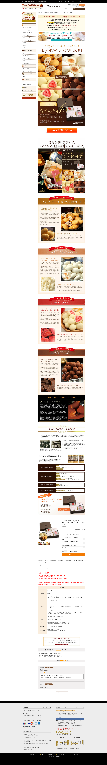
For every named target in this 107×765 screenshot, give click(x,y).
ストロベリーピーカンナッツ (28, 40)
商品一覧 (42, 12)
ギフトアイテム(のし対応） (49, 12)
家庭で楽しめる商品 (27, 84)
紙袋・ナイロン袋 (28, 90)
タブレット (25, 60)
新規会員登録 (68, 4)
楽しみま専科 (25, 81)
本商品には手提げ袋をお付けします (69, 545)
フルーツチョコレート (27, 58)
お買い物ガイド (61, 1)
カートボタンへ (73, 761)
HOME (39, 12)
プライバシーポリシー (62, 754)
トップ (23, 754)
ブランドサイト (81, 1)
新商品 (25, 87)
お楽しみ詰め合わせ (27, 63)
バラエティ (26, 79)
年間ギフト (25, 76)
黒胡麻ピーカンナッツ (27, 35)
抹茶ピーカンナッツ (27, 30)
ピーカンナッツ (27, 24)
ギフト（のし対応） (29, 73)
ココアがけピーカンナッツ (28, 32)
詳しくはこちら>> (47, 707)
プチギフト (27, 65)
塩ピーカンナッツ (26, 37)
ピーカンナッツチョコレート (28, 71)
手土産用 (25, 45)
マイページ (75, 4)
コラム (84, 754)
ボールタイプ (25, 53)
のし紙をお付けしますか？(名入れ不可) (70, 537)
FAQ (68, 1)
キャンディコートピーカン (28, 27)
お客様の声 (74, 1)
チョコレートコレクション (29, 50)
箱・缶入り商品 (26, 68)
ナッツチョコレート (27, 55)
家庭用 (24, 42)
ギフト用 (25, 47)
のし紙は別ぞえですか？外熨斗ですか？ (70, 541)
